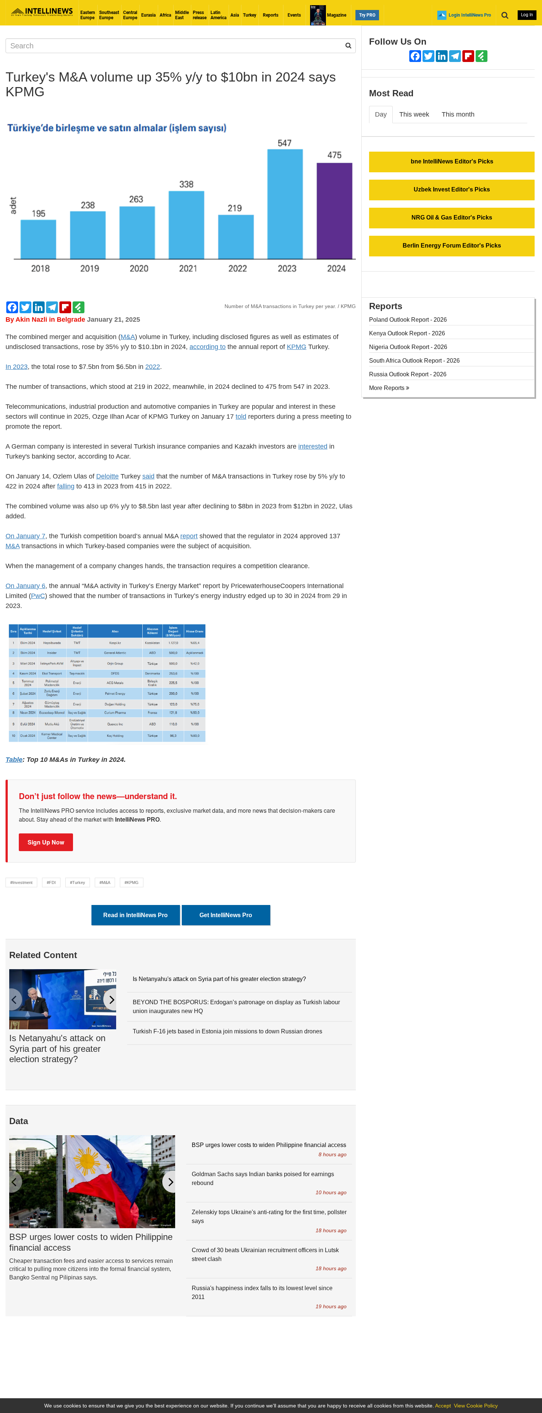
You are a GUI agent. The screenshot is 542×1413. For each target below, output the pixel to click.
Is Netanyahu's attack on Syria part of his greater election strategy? (57, 1048)
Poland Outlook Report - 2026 (408, 320)
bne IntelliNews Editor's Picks (452, 161)
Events (294, 15)
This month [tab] (458, 114)
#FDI (51, 882)
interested (312, 446)
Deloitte (107, 476)
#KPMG (132, 882)
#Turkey (77, 882)
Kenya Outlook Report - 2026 (407, 333)
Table (14, 759)
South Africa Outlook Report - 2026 (414, 360)
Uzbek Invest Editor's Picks (452, 189)
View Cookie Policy (476, 1406)
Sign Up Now (46, 842)
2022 (152, 366)
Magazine (336, 15)
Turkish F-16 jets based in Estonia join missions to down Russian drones (227, 1031)
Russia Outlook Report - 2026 (408, 374)
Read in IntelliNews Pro (135, 915)
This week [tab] (414, 114)
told (241, 416)
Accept (443, 1406)
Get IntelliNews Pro (225, 915)
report (189, 536)
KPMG (296, 346)
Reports (270, 15)
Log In (527, 14)
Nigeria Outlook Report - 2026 (408, 347)
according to (208, 346)
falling (65, 486)
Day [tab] (381, 114)
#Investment (21, 882)
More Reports (387, 388)
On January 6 (25, 586)
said (148, 476)
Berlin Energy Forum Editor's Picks (452, 245)
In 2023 (17, 366)
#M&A (105, 882)
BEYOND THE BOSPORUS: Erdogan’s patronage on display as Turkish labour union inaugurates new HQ (236, 1006)
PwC (38, 596)
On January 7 (25, 536)
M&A (128, 337)
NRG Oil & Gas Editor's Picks (451, 217)
